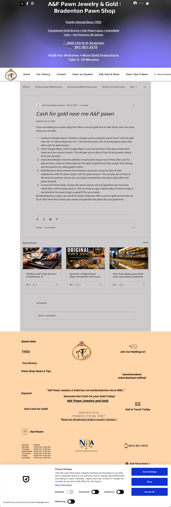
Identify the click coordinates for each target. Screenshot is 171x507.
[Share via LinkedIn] (50, 219)
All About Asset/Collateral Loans (48, 87)
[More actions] (133, 105)
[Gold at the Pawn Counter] (129, 258)
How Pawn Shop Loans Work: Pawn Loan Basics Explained (128, 275)
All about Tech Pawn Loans (113, 87)
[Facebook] (27, 3)
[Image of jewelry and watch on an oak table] (85, 258)
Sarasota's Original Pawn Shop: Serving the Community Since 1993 (85, 275)
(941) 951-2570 (138, 445)
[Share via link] (57, 219)
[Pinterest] (32, 3)
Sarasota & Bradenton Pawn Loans (82, 87)
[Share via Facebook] (37, 219)
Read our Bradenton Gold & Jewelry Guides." (89, 419)
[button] (147, 3)
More (132, 87)
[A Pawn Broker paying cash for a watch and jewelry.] (42, 258)
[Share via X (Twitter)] (44, 219)
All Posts (26, 87)
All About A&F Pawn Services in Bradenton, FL (41, 275)
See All (145, 242)
